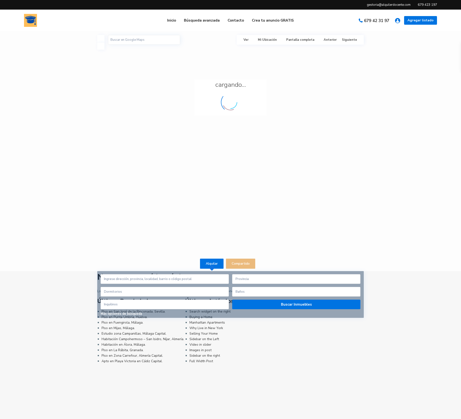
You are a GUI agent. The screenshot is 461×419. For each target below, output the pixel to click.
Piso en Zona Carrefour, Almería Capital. (132, 355)
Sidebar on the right (204, 355)
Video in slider (200, 344)
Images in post (200, 350)
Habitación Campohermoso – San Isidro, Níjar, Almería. (143, 339)
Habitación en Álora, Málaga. (124, 344)
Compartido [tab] (241, 263)
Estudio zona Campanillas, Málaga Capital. (134, 333)
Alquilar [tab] (212, 263)
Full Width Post (201, 361)
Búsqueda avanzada (202, 20)
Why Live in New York (206, 328)
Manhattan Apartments (207, 322)
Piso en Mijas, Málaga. (118, 328)
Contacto (236, 20)
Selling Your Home (203, 333)
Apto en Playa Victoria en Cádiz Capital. (132, 361)
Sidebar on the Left (204, 339)
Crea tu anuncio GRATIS (273, 20)
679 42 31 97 (376, 20)
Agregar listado (420, 20)
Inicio (171, 20)
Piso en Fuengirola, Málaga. (122, 322)
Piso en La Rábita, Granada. (123, 350)
